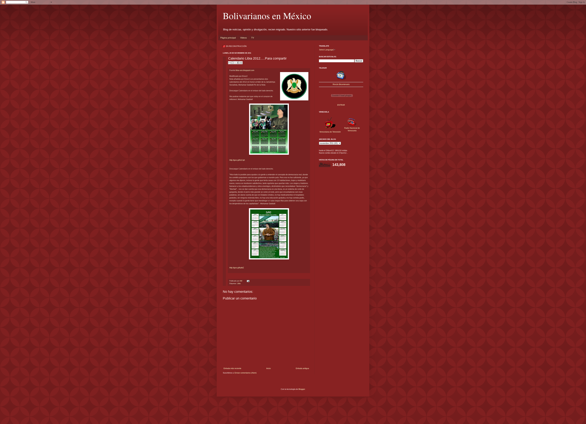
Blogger (301, 389)
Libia (239, 283)
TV (252, 37)
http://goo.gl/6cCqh (237, 160)
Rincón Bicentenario (341, 84)
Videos (243, 37)
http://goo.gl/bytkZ (236, 268)
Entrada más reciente (232, 368)
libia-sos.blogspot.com (245, 70)
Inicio (268, 368)
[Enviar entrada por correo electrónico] (248, 281)
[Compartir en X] (235, 62)
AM (241, 281)
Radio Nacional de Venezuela (352, 129)
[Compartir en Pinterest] (241, 62)
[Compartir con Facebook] (238, 62)
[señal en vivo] (341, 80)
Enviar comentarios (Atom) (246, 373)
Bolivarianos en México (267, 15)
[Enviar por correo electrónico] (229, 62)
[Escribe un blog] (232, 62)
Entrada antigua (302, 368)
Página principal (228, 37)
